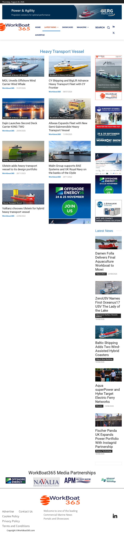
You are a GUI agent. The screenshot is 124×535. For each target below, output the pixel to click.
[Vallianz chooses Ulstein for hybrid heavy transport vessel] (23, 193)
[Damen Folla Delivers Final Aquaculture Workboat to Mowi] (108, 242)
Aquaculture (101, 274)
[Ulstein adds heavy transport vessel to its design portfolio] (23, 151)
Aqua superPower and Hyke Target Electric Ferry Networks (107, 394)
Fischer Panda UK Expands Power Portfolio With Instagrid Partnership (107, 439)
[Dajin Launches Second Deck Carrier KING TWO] (23, 108)
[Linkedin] (113, 27)
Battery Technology (103, 451)
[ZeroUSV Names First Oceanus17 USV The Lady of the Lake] (108, 287)
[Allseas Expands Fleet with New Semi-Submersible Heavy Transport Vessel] (70, 108)
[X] (113, 33)
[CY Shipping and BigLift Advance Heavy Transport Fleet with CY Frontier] (70, 66)
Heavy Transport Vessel (12, 160)
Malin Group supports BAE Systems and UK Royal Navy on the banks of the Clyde (67, 169)
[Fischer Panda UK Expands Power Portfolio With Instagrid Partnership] (108, 420)
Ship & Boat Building (104, 359)
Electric (99, 406)
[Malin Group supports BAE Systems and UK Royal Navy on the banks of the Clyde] (70, 151)
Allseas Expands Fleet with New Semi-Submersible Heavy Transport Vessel (68, 127)
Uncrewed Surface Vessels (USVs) (107, 315)
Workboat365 (8, 88)
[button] (103, 27)
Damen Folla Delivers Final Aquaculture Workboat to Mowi (105, 261)
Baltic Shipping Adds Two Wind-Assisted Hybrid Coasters (107, 349)
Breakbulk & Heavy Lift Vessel (15, 75)
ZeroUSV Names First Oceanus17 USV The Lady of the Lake (107, 304)
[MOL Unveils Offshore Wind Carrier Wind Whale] (23, 66)
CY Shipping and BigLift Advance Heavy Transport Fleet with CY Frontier (68, 84)
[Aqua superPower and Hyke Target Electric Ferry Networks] (108, 375)
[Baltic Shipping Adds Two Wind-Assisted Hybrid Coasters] (108, 332)
